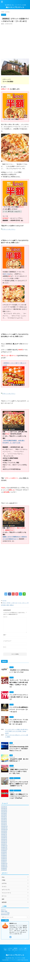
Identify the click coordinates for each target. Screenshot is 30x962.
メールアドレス (7, 641)
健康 (25, 948)
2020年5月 (4, 837)
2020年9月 (4, 831)
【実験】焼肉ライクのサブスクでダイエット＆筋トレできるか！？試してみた (18, 771)
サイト (4, 647)
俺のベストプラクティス (15, 7)
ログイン (3, 909)
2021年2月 (4, 824)
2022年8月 (4, 810)
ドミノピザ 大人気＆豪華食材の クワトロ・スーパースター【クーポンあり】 (18, 709)
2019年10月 (4, 849)
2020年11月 (4, 828)
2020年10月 (4, 829)
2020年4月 (4, 839)
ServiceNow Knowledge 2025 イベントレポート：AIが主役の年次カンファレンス (18, 748)
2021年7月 (4, 816)
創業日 (7, 605)
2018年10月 (4, 866)
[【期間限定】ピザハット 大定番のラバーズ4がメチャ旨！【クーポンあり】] (20, 594)
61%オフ (4, 602)
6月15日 (8, 602)
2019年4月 (4, 858)
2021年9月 (4, 813)
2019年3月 (4, 860)
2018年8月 (4, 870)
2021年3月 (4, 823)
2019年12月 (4, 845)
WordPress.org (5, 914)
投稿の (4, 911)
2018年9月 (4, 868)
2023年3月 (4, 808)
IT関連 (5, 949)
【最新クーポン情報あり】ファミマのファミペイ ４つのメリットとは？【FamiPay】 (18, 796)
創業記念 (12, 605)
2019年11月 (4, 847)
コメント (5, 616)
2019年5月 (4, 857)
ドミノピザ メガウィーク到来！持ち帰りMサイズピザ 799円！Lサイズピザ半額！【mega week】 (16, 731)
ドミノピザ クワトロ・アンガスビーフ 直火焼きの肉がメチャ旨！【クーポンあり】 (18, 722)
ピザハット (24, 602)
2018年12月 (4, 863)
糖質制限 (15, 948)
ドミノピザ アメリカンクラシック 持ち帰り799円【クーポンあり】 (18, 697)
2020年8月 (4, 832)
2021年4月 (4, 821)
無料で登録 (6, 274)
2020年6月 (4, 836)
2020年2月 (4, 842)
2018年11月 (4, 865)
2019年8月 (4, 852)
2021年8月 (4, 815)
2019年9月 (4, 850)
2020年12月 (4, 826)
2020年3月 (4, 841)
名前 (4, 634)
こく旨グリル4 (14, 602)
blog (9, 949)
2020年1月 (4, 844)
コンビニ (21, 948)
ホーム (5, 948)
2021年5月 (4, 819)
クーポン (20, 602)
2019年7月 (4, 853)
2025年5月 (4, 807)
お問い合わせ (14, 949)
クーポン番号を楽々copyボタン (12, 211)
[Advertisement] (15, 40)
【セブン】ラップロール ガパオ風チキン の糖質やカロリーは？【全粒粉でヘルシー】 (18, 783)
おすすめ (4, 600)
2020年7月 (4, 834)
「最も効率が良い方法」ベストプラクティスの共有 (15, 957)
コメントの (5, 913)
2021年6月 (4, 818)
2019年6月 (4, 855)
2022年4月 (4, 811)
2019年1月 (4, 862)
